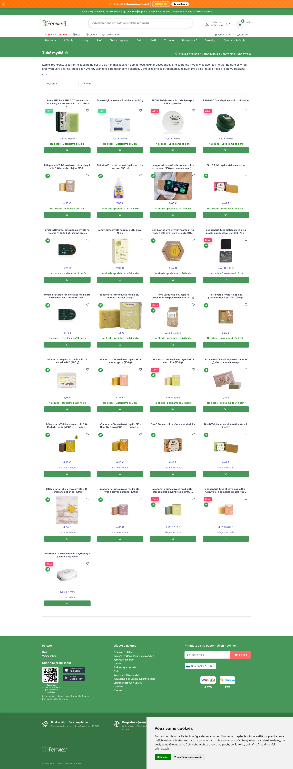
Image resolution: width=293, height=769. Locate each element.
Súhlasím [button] (162, 757)
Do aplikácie (180, 4)
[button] (74, 670)
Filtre (88, 83)
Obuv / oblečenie (234, 40)
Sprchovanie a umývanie (217, 53)
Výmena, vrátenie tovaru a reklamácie (133, 656)
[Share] (67, 52)
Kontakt (243, 34)
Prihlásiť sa (240, 654)
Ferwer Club (224, 34)
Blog (78, 34)
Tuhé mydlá (243, 53)
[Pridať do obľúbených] (88, 110)
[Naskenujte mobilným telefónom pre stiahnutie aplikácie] (51, 675)
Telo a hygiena (190, 53)
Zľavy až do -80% (57, 34)
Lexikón (92, 34)
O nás (45, 652)
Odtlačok (118, 686)
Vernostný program (123, 659)
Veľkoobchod (113, 34)
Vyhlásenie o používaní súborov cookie (134, 678)
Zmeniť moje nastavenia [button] (188, 757)
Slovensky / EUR (201, 666)
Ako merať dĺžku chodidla (126, 675)
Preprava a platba (123, 652)
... (43, 73)
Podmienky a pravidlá (124, 667)
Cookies (117, 690)
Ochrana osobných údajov (127, 682)
